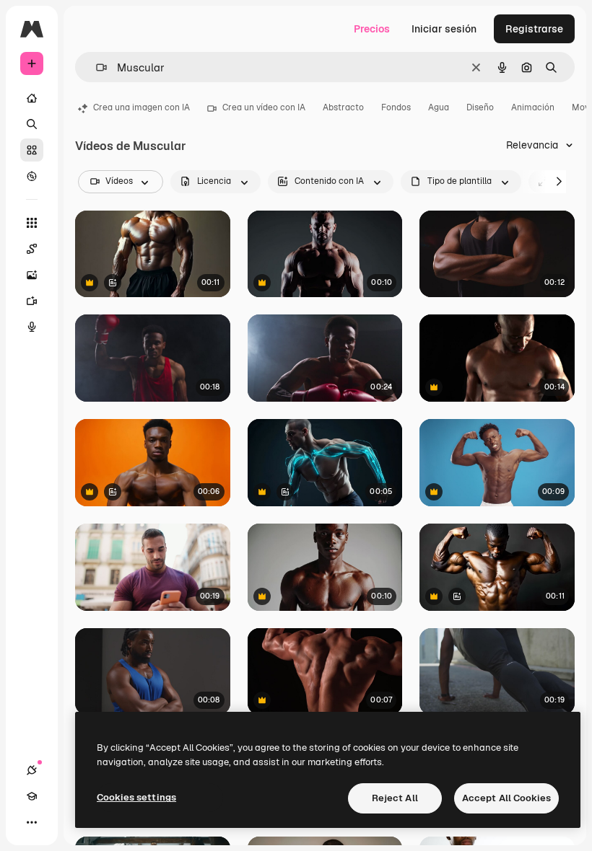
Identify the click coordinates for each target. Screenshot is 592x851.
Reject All (395, 798)
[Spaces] (31, 248)
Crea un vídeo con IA (263, 107)
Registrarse (534, 28)
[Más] (31, 822)
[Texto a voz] (31, 326)
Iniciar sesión (444, 28)
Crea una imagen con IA (141, 107)
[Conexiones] (31, 770)
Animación (532, 107)
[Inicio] (31, 98)
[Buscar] (31, 124)
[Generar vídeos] (31, 300)
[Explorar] (31, 176)
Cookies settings (136, 797)
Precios (372, 28)
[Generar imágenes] (31, 274)
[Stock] (31, 150)
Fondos (396, 107)
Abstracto (343, 107)
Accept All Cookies (506, 798)
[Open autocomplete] (96, 67)
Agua (438, 107)
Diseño (480, 107)
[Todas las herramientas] (31, 222)
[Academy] (31, 796)
